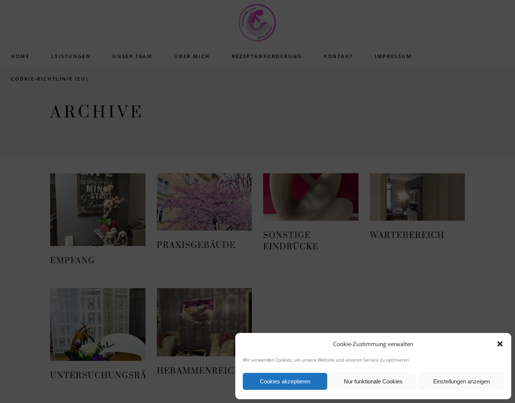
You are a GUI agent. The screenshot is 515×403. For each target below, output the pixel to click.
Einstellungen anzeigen (461, 381)
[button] (500, 344)
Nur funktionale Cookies (373, 381)
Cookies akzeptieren (285, 381)
